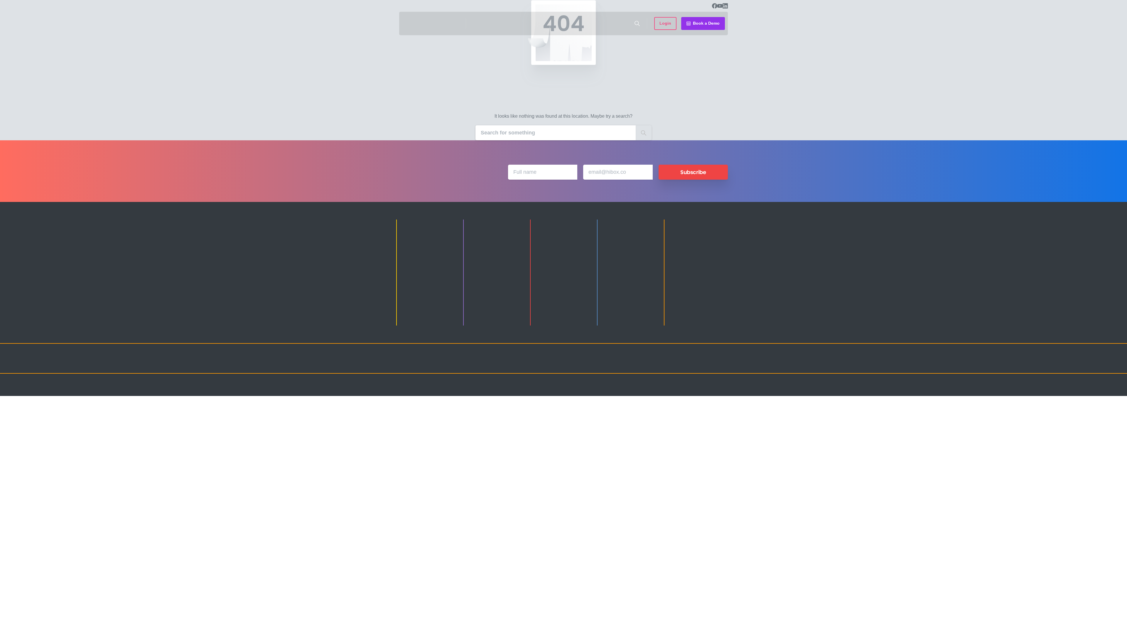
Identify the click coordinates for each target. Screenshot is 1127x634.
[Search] (637, 23)
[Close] (624, 628)
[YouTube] (720, 6)
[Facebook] (714, 6)
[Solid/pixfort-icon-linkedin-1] (687, 363)
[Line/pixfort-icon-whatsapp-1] (722, 363)
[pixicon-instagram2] (663, 363)
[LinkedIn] (725, 6)
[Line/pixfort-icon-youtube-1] (698, 363)
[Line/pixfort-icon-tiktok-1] (710, 363)
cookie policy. (605, 627)
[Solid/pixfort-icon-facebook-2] (675, 363)
